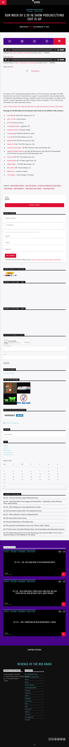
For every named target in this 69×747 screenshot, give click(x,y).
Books (27, 682)
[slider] (62, 49)
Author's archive (34, 205)
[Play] (6, 50)
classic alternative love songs (49, 186)
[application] (34, 50)
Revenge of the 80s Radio (12, 494)
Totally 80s (11, 133)
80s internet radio (17, 186)
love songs (8, 188)
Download (27, 53)
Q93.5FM (10, 116)
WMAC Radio (11, 164)
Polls (26, 706)
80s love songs (31, 186)
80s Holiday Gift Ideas (31, 674)
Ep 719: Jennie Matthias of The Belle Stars (18, 522)
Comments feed (8, 452)
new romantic (19, 188)
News (26, 704)
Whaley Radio (11, 161)
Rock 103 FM (11, 119)
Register (5, 445)
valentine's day (48, 188)
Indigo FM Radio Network (15, 151)
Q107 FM (10, 123)
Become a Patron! (8, 373)
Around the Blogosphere (32, 677)
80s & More (11, 168)
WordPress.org (7, 454)
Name (5, 354)
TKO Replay (11, 175)
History (27, 695)
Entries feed (6, 450)
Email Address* (7, 346)
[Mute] (58, 50)
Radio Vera (10, 171)
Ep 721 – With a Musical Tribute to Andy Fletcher (20, 514)
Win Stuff (27, 720)
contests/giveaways (30, 687)
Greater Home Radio (14, 148)
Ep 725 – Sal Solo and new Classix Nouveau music (20, 498)
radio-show (38, 11)
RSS (12, 57)
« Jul (4, 486)
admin (31, 26)
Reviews (27, 712)
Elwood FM (10, 157)
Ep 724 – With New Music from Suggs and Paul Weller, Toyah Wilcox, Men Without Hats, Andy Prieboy (32, 502)
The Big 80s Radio (13, 126)
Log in (5, 448)
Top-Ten (27, 714)
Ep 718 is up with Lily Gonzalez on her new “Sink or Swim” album (26, 525)
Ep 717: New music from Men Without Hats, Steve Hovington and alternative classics (33, 529)
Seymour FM (11, 144)
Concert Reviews (29, 685)
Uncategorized (29, 717)
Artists (6, 552)
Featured (30, 11)
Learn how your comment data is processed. (46, 260)
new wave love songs (33, 188)
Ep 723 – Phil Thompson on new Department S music (22, 507)
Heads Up (27, 693)
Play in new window (15, 53)
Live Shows (28, 701)
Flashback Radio (12, 130)
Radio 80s (10, 141)
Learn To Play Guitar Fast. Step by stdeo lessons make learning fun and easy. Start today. (33, 106)
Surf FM (9, 137)
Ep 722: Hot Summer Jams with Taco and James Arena (22, 511)
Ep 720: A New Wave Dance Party (15, 518)
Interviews (21, 552)
